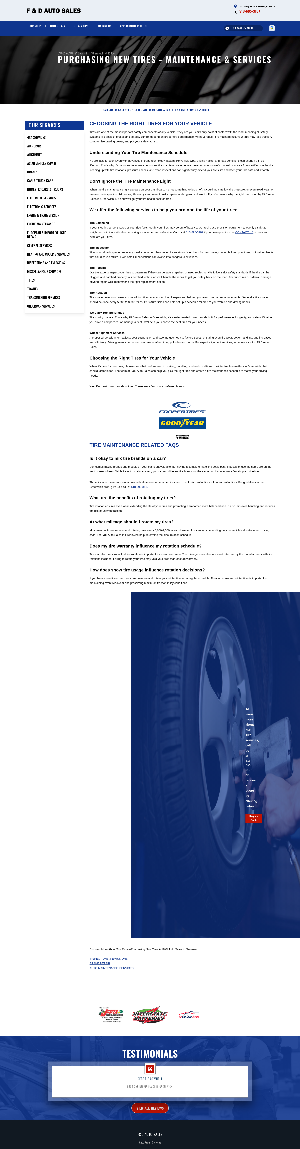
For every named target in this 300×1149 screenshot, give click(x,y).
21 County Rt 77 (83, 53)
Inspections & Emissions (109, 958)
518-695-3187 (249, 11)
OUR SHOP (35, 26)
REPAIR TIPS (81, 26)
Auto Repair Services (150, 1142)
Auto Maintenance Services (112, 968)
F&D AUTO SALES (114, 110)
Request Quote (253, 818)
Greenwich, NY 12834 (103, 53)
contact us (244, 232)
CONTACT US (104, 26)
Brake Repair (100, 963)
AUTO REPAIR (57, 26)
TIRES (206, 110)
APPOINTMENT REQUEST (134, 26)
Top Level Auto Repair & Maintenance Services (164, 110)
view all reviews (150, 1108)
